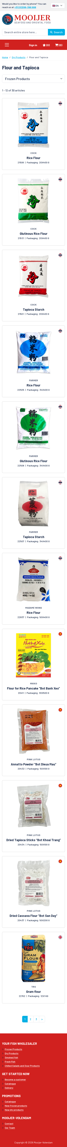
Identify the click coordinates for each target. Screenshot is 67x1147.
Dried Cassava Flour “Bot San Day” (33, 916)
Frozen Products (13, 1049)
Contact (9, 1123)
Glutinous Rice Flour (33, 233)
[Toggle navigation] (7, 44)
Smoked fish (11, 1057)
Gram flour (33, 991)
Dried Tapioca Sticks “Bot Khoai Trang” (33, 840)
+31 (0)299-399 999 (25, 7)
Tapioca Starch (33, 309)
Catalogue (10, 1083)
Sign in (33, 45)
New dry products (14, 1109)
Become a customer (15, 1079)
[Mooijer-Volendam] (26, 18)
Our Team (10, 1127)
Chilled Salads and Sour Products (22, 1065)
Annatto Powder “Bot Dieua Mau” (33, 764)
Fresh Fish (10, 1061)
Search (58, 32)
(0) (49, 45)
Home (5, 57)
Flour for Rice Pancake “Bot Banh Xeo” (33, 688)
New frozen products (16, 1105)
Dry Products (18, 57)
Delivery (9, 1087)
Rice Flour (33, 158)
